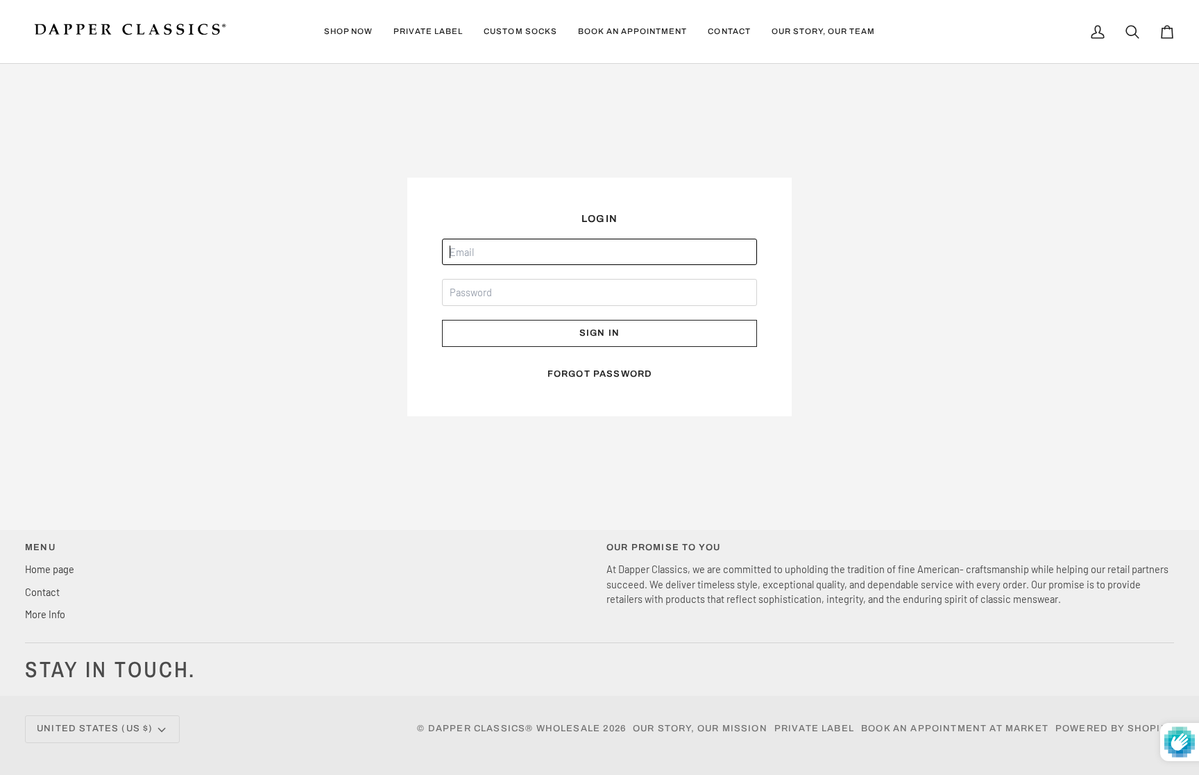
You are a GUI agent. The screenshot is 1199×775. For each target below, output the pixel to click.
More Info (45, 614)
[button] (348, 31)
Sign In (599, 333)
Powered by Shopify (1114, 728)
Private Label (814, 728)
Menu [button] (40, 547)
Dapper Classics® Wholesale (514, 728)
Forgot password (599, 374)
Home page (49, 569)
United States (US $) (95, 728)
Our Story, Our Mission (700, 728)
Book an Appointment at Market (954, 728)
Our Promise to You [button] (663, 547)
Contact (42, 592)
